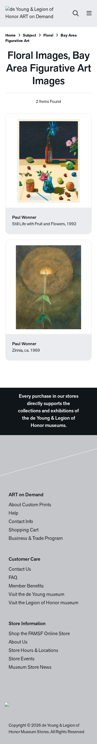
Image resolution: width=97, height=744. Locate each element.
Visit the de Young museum (36, 594)
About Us (18, 642)
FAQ (13, 578)
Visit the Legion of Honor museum (43, 603)
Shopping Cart (24, 530)
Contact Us (20, 569)
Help (13, 513)
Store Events (21, 659)
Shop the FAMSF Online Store (39, 634)
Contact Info (21, 522)
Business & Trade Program (36, 538)
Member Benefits (26, 586)
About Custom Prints (30, 505)
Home (10, 36)
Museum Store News (30, 667)
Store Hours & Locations (33, 650)
